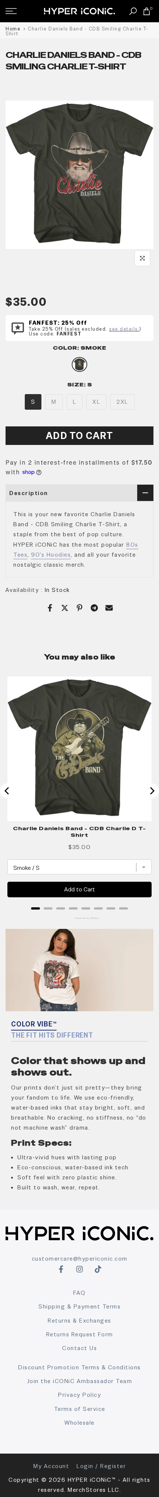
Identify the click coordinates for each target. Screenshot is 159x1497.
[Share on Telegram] (94, 607)
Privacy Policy (79, 1395)
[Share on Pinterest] (79, 607)
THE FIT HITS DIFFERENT (52, 1035)
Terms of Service (79, 1409)
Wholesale (79, 1422)
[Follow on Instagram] (79, 1269)
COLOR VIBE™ (34, 1024)
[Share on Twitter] (64, 607)
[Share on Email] (109, 607)
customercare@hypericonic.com (80, 1258)
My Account (51, 1466)
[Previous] (7, 790)
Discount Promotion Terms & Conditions (79, 1367)
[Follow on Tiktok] (98, 1269)
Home (13, 28)
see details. (124, 329)
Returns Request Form (79, 1334)
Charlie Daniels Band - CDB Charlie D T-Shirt (79, 831)
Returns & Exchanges (79, 1320)
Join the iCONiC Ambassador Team (79, 1381)
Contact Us (79, 1348)
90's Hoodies (51, 554)
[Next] (151, 790)
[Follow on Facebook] (61, 1269)
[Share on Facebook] (50, 607)
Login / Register (101, 1466)
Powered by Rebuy (79, 918)
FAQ (79, 1293)
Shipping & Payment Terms (79, 1306)
